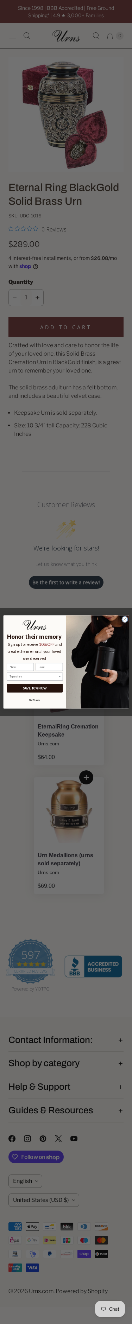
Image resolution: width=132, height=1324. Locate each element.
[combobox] (34, 677)
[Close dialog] (124, 619)
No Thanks (34, 699)
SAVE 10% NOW (34, 688)
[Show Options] (59, 677)
